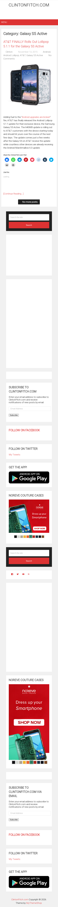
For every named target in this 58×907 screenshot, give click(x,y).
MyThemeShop (34, 903)
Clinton (9, 51)
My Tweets (14, 454)
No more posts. (30, 202)
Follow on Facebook (24, 430)
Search (29, 225)
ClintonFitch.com (29, 5)
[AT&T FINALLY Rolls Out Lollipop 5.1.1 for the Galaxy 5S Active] (29, 88)
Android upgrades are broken (36, 117)
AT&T (22, 55)
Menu (4, 22)
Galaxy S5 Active (34, 55)
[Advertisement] (29, 13)
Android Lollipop (11, 55)
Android (46, 51)
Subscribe (14, 415)
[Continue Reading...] (13, 193)
